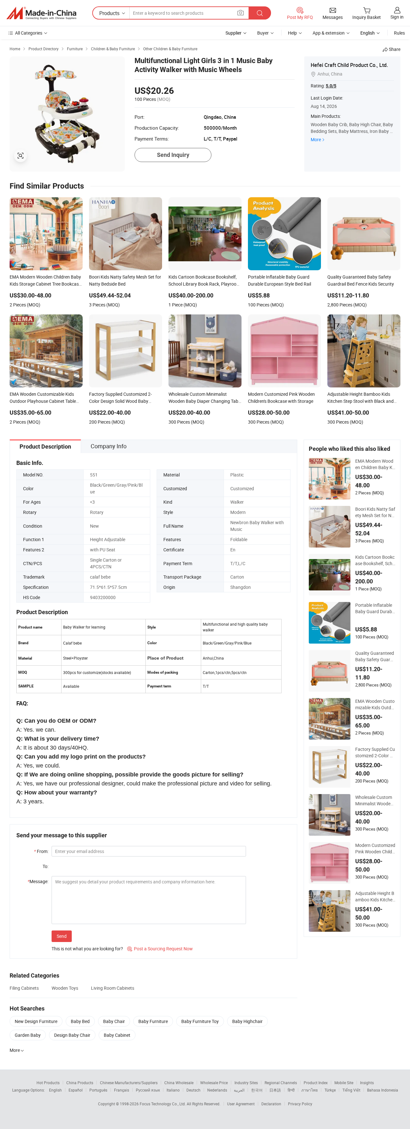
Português (98, 1089)
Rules (399, 33)
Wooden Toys (65, 988)
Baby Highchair (247, 1021)
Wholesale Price (214, 1082)
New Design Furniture (36, 1021)
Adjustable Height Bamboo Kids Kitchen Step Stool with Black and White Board (375, 896)
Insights (367, 1082)
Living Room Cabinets (112, 988)
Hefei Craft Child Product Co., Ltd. (349, 65)
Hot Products (48, 1082)
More (316, 139)
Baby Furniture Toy (200, 1021)
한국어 (257, 1089)
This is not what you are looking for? (87, 949)
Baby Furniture (153, 1021)
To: (45, 866)
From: (41, 851)
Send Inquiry (173, 154)
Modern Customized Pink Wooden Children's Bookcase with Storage (375, 848)
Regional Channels (281, 1082)
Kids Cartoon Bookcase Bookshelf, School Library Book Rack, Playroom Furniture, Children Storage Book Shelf (375, 560)
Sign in (397, 17)
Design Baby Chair (72, 1035)
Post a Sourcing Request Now (160, 949)
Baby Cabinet (117, 1035)
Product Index (316, 1082)
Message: (38, 881)
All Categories (28, 33)
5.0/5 (331, 85)
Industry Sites (246, 1082)
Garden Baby (28, 1035)
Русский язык (148, 1089)
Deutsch (193, 1089)
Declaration (271, 1103)
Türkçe (330, 1089)
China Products (79, 1082)
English (55, 1089)
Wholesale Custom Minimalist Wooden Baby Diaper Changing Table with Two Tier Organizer (375, 800)
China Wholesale (178, 1082)
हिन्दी (291, 1089)
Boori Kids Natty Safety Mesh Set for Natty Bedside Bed (375, 512)
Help (292, 33)
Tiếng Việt (351, 1089)
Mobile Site (343, 1082)
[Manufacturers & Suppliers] (41, 13)
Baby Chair (114, 1021)
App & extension (329, 33)
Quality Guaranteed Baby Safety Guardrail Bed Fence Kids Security (374, 656)
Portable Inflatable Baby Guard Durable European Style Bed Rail (375, 608)
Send (62, 936)
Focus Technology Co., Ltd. (163, 1103)
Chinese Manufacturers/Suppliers (129, 1082)
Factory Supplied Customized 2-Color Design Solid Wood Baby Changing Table (375, 752)
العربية (239, 1089)
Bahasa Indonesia (382, 1089)
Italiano (173, 1089)
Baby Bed (80, 1021)
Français (121, 1089)
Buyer (263, 33)
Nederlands (217, 1089)
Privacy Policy (300, 1103)
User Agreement (241, 1103)
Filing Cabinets (24, 988)
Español (76, 1089)
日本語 (275, 1089)
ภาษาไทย (309, 1089)
